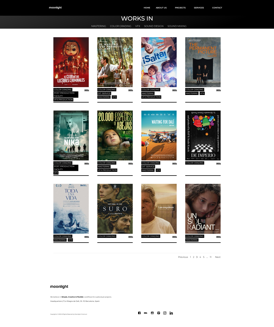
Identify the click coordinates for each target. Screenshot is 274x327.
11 (210, 257)
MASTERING (104, 97)
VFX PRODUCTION (63, 99)
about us (161, 7)
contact (217, 7)
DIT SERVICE (104, 93)
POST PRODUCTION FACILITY (64, 94)
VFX (114, 97)
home (147, 7)
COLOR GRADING (63, 89)
